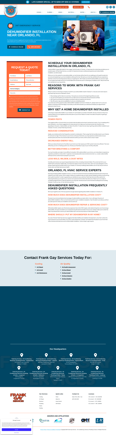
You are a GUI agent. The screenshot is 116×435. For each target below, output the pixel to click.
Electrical (71, 12)
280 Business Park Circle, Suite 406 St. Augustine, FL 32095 (77, 375)
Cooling (39, 12)
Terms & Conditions (51, 429)
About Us (93, 12)
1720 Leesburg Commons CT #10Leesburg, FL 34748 (97, 375)
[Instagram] (114, 7)
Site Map (58, 429)
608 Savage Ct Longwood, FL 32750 (19, 375)
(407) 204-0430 (96, 7)
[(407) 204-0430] (89, 7)
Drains (60, 12)
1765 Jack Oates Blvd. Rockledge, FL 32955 (38, 375)
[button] (30, 420)
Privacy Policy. (32, 104)
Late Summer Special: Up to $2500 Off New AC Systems (55, 2)
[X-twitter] (110, 7)
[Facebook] (107, 7)
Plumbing (49, 12)
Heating (82, 12)
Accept (16, 429)
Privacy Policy (16, 432)
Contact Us (75, 394)
